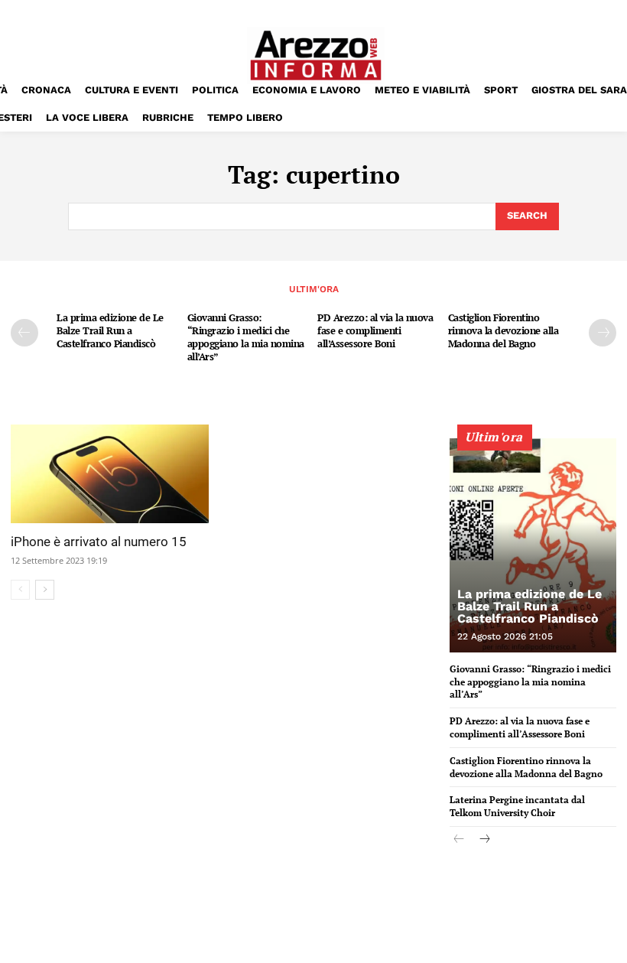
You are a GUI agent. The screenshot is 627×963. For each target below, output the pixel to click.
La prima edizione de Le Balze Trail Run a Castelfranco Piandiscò (110, 330)
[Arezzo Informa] (315, 55)
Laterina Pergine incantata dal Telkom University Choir (517, 806)
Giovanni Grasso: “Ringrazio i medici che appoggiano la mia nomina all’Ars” (245, 337)
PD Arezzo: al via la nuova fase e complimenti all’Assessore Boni (375, 330)
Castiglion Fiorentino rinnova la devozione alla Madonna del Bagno (503, 330)
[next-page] (602, 332)
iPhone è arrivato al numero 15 (99, 541)
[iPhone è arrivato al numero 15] (110, 474)
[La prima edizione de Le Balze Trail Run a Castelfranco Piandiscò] (533, 545)
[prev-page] (24, 332)
